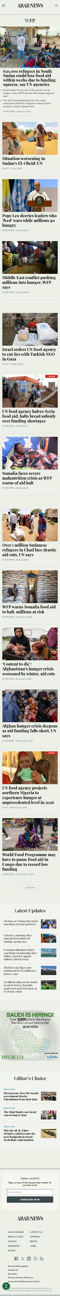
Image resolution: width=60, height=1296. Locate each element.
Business (14, 1246)
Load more (30, 887)
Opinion (35, 1236)
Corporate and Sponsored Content (23, 1281)
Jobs (33, 1246)
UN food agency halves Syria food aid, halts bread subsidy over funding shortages (29, 416)
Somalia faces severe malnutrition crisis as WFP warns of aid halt (27, 477)
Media (33, 1241)
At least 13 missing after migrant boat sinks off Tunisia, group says (18, 938)
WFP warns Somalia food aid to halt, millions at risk (29, 609)
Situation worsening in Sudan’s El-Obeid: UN (23, 161)
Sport (12, 1250)
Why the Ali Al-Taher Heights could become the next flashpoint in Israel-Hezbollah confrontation (19, 1135)
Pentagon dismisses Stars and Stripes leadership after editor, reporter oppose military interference (20, 954)
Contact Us (13, 1270)
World (12, 1241)
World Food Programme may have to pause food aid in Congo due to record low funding (29, 862)
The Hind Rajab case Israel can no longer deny (20, 1113)
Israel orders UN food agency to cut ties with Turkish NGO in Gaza (29, 354)
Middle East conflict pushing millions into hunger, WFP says (29, 282)
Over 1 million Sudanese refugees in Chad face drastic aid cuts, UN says (29, 549)
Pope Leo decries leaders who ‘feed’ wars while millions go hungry (29, 220)
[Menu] (3, 5)
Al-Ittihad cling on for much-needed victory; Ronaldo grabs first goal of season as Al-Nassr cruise (21, 986)
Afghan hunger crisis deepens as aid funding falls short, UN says (30, 730)
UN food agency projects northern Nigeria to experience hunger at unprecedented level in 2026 (28, 795)
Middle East (9, 1089)
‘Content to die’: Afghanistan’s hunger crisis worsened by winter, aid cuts (28, 668)
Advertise (12, 1274)
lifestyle (36, 1232)
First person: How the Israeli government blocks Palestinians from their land (21, 1096)
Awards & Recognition (18, 1266)
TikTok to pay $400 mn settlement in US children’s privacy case (20, 971)
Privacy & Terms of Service (20, 1277)
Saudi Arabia (16, 1232)
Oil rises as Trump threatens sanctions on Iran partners (21, 922)
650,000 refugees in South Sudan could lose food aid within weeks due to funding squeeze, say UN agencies (29, 77)
